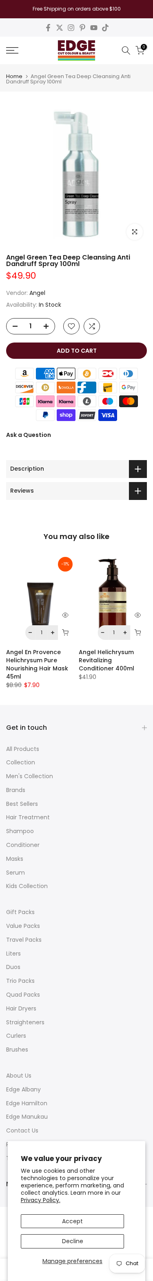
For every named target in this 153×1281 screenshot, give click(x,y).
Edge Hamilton (26, 1103)
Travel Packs (24, 940)
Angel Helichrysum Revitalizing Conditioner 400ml (106, 660)
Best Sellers (22, 804)
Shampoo (20, 831)
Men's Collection (29, 776)
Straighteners (25, 1022)
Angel (37, 293)
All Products (22, 749)
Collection (20, 762)
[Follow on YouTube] (94, 28)
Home (14, 76)
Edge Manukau (27, 1117)
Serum (15, 873)
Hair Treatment (28, 817)
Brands (15, 790)
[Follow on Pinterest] (82, 28)
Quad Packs (23, 995)
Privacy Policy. (40, 1200)
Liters (13, 953)
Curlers (16, 1036)
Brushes (17, 1049)
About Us (18, 1076)
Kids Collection (27, 886)
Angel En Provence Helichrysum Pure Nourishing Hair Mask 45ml (37, 664)
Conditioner (23, 845)
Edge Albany (23, 1089)
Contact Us (22, 1130)
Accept (72, 1221)
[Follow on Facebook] (48, 28)
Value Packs (23, 926)
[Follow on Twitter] (59, 28)
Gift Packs (20, 912)
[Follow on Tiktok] (105, 28)
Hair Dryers (21, 1008)
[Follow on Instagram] (71, 28)
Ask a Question (28, 435)
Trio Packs (20, 981)
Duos (13, 967)
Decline (72, 1241)
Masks (14, 859)
